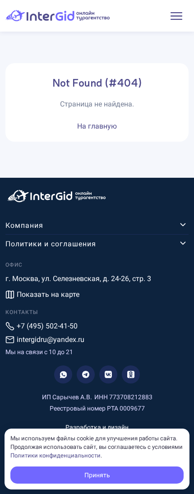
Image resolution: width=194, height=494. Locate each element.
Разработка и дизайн (97, 427)
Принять (97, 475)
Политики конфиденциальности (55, 455)
